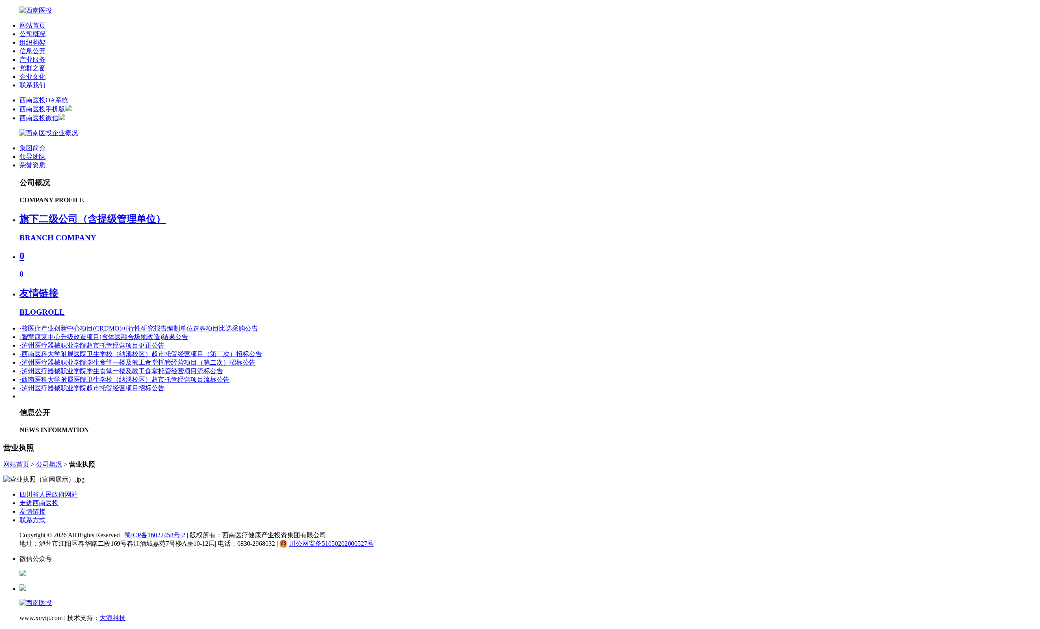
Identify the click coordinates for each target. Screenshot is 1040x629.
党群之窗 (33, 68)
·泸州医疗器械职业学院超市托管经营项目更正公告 (92, 345)
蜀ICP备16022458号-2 (154, 535)
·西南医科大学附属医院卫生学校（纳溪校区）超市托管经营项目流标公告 (125, 379)
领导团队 (33, 156)
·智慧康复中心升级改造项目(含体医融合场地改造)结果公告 (104, 336)
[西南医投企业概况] (49, 133)
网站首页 (33, 25)
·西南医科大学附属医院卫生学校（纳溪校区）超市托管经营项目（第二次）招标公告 (141, 353)
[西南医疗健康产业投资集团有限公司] (36, 10)
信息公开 (33, 51)
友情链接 (33, 511)
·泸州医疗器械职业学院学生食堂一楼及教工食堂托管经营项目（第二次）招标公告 (138, 362)
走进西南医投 (39, 502)
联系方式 (33, 520)
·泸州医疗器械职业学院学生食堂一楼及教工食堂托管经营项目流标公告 (121, 370)
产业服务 (33, 59)
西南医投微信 (39, 118)
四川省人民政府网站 (49, 494)
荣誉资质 (33, 165)
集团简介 (33, 148)
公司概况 (33, 33)
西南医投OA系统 (44, 100)
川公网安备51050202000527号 (331, 543)
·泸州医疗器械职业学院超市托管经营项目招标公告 (92, 388)
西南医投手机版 (42, 109)
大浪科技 (113, 617)
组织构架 (33, 42)
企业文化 (33, 76)
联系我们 (33, 85)
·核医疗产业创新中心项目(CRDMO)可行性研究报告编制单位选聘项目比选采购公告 (139, 328)
